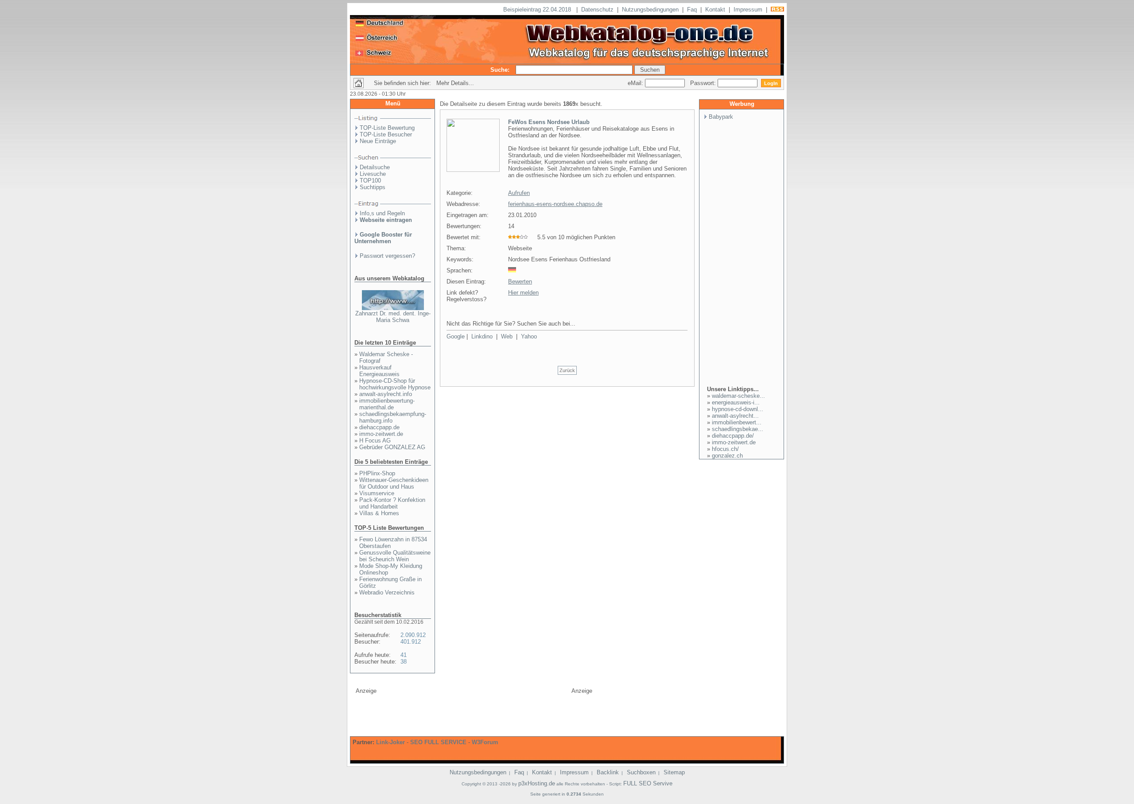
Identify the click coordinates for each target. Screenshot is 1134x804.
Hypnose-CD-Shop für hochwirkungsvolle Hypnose (395, 384)
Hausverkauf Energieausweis (379, 370)
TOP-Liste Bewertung (387, 127)
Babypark (721, 116)
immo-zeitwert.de (381, 434)
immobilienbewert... (736, 422)
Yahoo (529, 336)
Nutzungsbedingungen (650, 9)
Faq (692, 9)
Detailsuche (375, 167)
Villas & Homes (379, 513)
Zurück (567, 370)
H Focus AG (375, 440)
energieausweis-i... (736, 402)
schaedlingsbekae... (737, 429)
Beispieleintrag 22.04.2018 (538, 9)
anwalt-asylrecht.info (385, 394)
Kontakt (715, 9)
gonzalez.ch (727, 455)
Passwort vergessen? (387, 255)
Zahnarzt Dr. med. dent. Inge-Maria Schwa (393, 316)
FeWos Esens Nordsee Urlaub (549, 122)
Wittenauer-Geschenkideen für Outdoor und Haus (393, 483)
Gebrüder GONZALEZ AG (392, 447)
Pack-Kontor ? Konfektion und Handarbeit (392, 503)
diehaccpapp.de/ (733, 435)
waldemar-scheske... (738, 395)
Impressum (748, 9)
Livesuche (373, 174)
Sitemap (674, 772)
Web (507, 336)
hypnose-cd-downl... (737, 409)
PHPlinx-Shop (377, 473)
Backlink (608, 772)
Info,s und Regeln (382, 213)
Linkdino (482, 336)
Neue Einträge (378, 141)
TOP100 (370, 180)
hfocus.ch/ (725, 449)
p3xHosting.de (536, 783)
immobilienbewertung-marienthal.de (387, 404)
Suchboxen (641, 772)
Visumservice (376, 493)
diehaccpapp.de (379, 427)
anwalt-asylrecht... (735, 415)
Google (456, 336)
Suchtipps (372, 187)
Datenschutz (597, 9)
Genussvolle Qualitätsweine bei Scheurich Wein (395, 556)
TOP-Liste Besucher (386, 134)
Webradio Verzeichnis (387, 592)
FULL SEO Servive (647, 783)
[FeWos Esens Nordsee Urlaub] (473, 170)
